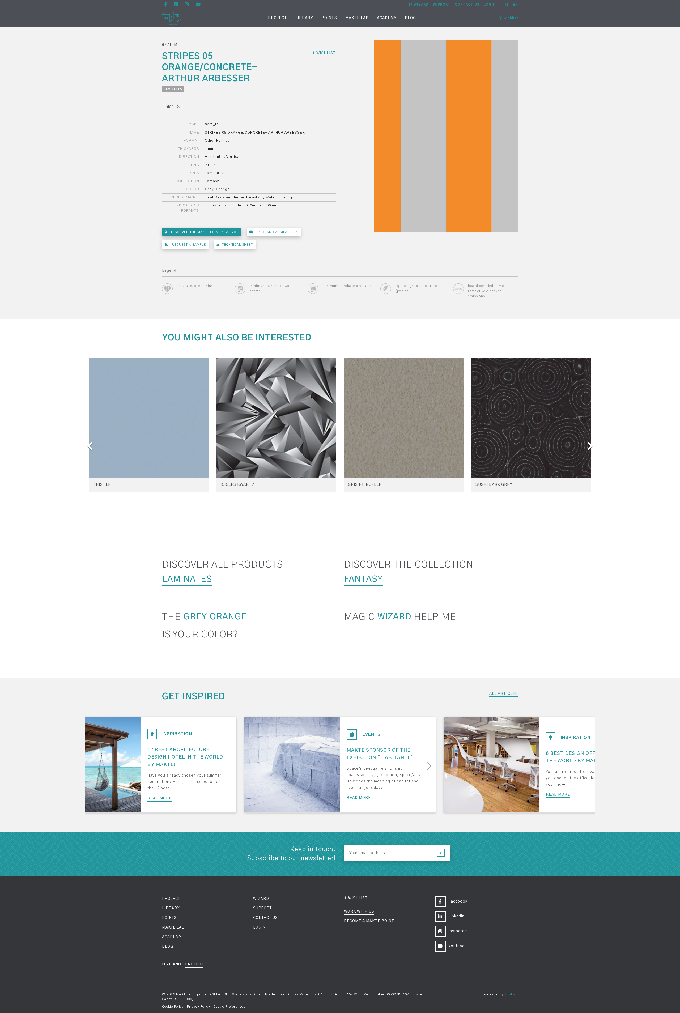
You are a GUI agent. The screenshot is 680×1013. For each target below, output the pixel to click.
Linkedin (456, 916)
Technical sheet (237, 244)
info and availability (277, 232)
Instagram (458, 931)
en (515, 4)
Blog (410, 18)
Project (277, 18)
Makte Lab (357, 18)
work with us (359, 911)
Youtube (456, 946)
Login (490, 4)
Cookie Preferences (229, 1006)
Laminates (173, 89)
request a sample (188, 244)
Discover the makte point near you (204, 232)
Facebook (458, 901)
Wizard (421, 4)
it (507, 4)
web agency (493, 994)
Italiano (171, 964)
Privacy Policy (198, 1006)
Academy (387, 18)
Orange (228, 616)
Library (304, 18)
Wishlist (510, 18)
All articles (503, 694)
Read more (159, 798)
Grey (195, 616)
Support (441, 4)
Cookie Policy (173, 1006)
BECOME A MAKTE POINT (369, 921)
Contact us (467, 4)
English (194, 964)
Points (329, 18)
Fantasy (363, 579)
